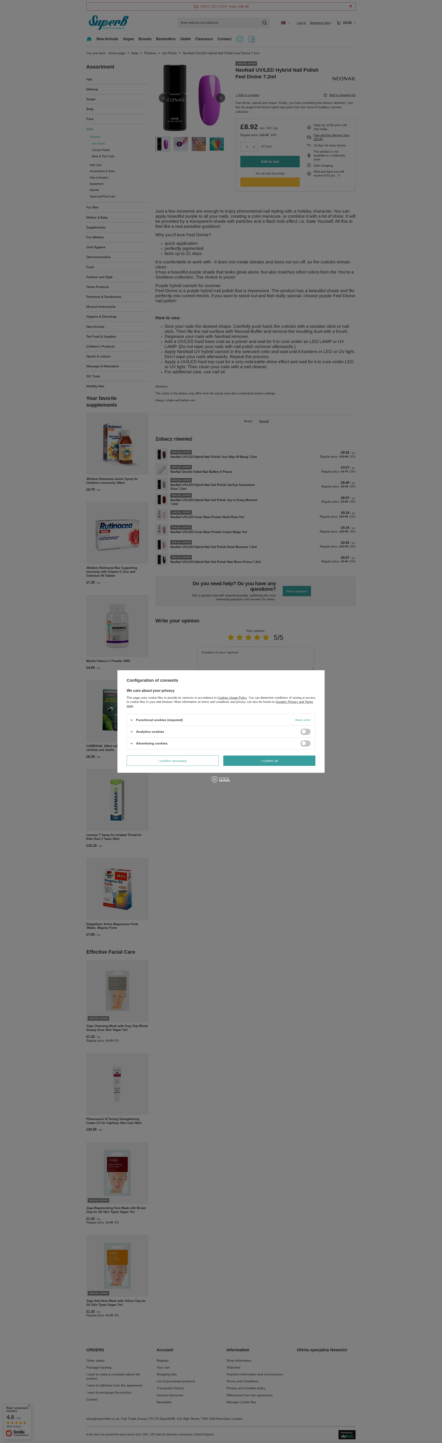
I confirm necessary (172, 760)
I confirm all (269, 760)
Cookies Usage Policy (232, 697)
